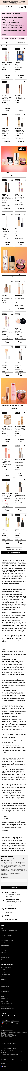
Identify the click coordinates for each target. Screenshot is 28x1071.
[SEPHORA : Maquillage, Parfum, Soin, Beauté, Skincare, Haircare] (8, 6)
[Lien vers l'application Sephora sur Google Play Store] (6, 1022)
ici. (6, 1027)
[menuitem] (22, 6)
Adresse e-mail (4, 877)
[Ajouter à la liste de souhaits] (12, 49)
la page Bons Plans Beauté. (7, 1030)
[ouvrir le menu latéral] (2, 7)
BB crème (6, 571)
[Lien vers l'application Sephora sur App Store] (15, 1022)
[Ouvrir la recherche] (19, 7)
